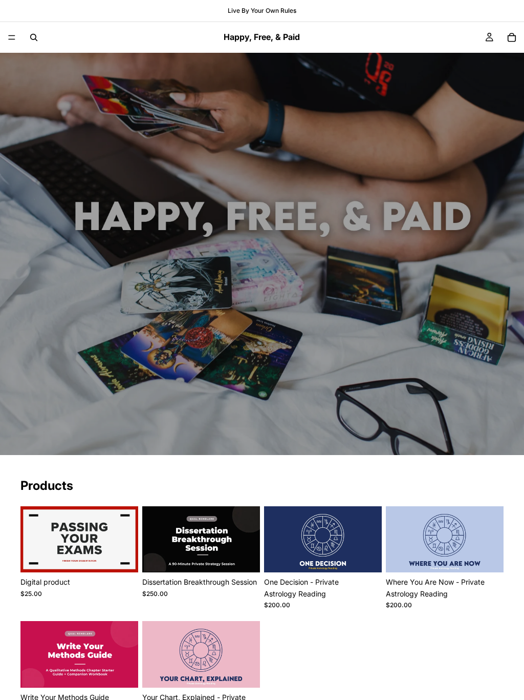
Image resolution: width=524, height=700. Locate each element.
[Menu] (12, 37)
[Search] (34, 37)
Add (131, 556)
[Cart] (511, 37)
